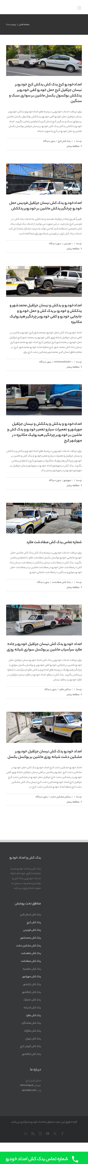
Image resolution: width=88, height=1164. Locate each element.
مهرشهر (44, 388)
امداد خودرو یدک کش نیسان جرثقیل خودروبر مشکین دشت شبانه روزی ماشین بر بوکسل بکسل (45, 754)
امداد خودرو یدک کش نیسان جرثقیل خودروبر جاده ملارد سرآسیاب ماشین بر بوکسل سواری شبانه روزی (44, 647)
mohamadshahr (44, 269)
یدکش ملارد (65, 690)
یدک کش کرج (44, 48)
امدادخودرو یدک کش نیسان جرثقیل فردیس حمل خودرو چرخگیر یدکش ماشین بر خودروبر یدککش (45, 206)
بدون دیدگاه (49, 141)
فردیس (67, 244)
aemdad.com (29, 1090)
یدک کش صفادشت (61, 582)
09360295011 (26, 1085)
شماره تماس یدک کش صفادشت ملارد (54, 542)
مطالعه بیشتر (73, 146)
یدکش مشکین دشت (60, 797)
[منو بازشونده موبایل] (80, 8)
